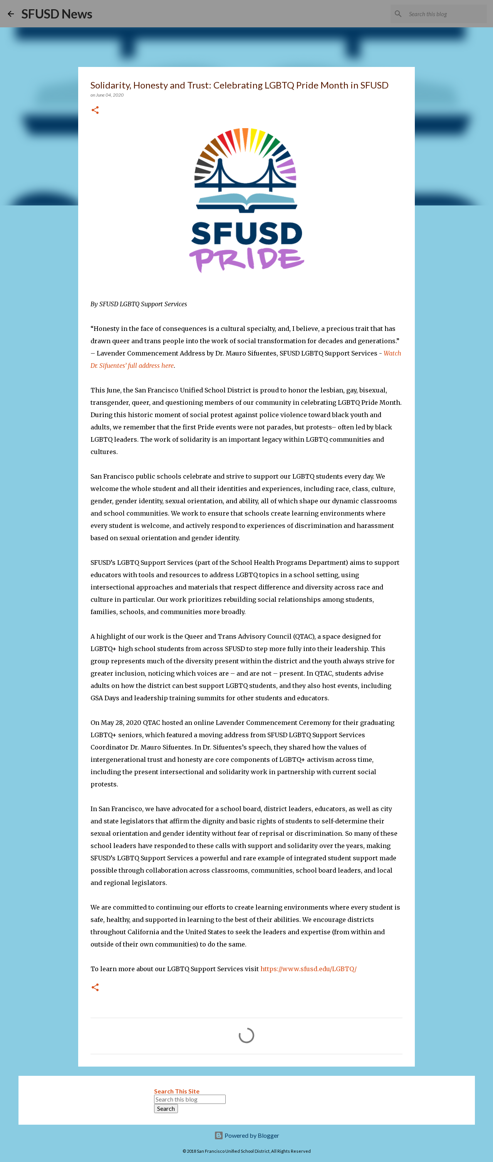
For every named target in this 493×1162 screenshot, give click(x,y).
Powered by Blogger (251, 1135)
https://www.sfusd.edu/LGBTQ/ (308, 969)
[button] (95, 110)
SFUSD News (57, 13)
